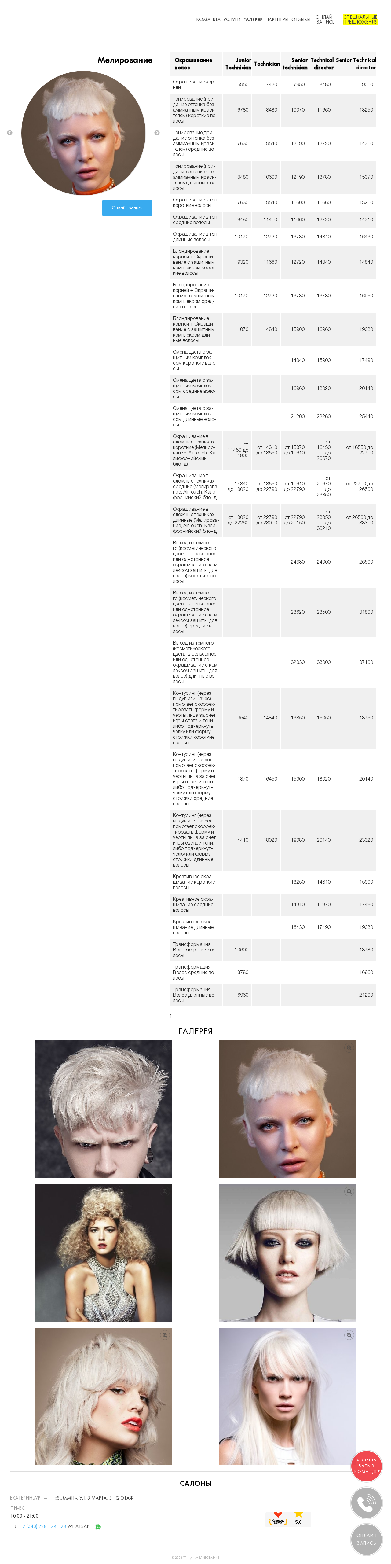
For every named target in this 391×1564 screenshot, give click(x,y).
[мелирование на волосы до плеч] (287, 1396)
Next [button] (157, 133)
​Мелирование (207, 1558)
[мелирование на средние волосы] (103, 1396)
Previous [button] (10, 133)
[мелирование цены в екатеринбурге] (103, 1253)
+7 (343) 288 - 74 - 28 (43, 1526)
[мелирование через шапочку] (103, 1109)
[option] (83, 133)
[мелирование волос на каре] (287, 1253)
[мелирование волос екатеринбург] (287, 1109)
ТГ (184, 1558)
